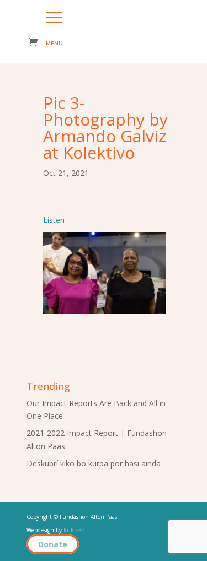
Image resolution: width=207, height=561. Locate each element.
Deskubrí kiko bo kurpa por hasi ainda (93, 463)
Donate (52, 544)
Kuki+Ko (73, 530)
